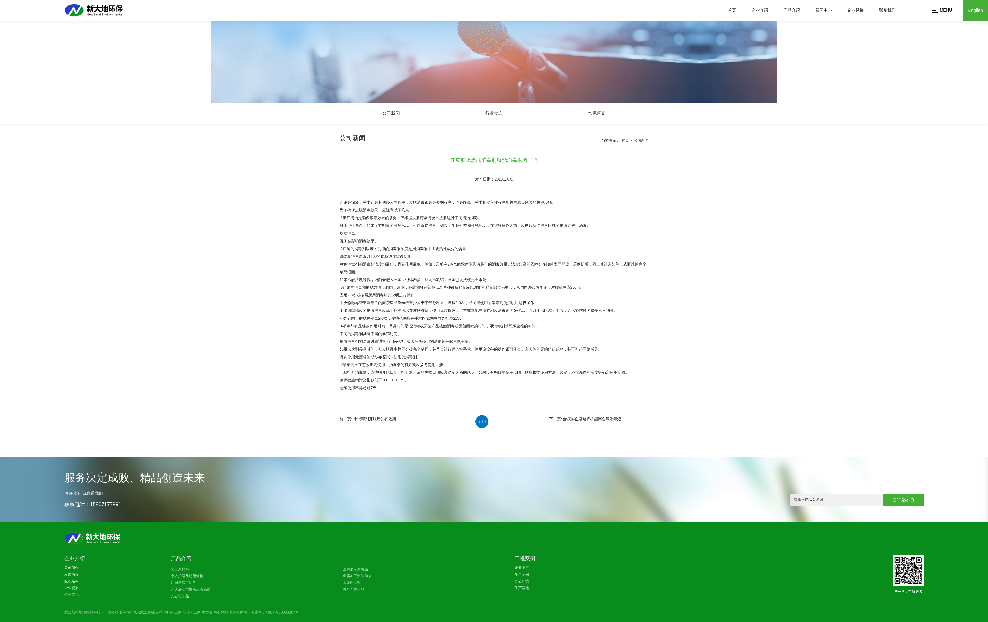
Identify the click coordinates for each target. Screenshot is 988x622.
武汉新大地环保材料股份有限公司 (91, 612)
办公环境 (522, 581)
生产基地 (522, 588)
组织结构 (71, 581)
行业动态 (494, 113)
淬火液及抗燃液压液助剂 (190, 589)
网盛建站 (221, 612)
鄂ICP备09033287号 (282, 612)
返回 (482, 421)
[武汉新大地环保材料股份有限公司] (102, 10)
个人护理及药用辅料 (187, 576)
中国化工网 (173, 612)
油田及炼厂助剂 (183, 583)
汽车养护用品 (353, 589)
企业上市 (522, 568)
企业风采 (855, 10)
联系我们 (887, 10)
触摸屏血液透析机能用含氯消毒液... (593, 419)
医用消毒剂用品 (355, 569)
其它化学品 (180, 596)
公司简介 (71, 568)
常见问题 (597, 113)
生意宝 (207, 612)
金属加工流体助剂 (357, 576)
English (975, 10)
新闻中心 (823, 10)
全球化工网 (192, 612)
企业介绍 (760, 10)
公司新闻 (391, 113)
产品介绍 (791, 10)
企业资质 (71, 588)
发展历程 (71, 574)
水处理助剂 (352, 583)
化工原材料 (180, 569)
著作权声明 (238, 612)
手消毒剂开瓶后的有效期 (375, 419)
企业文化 (71, 594)
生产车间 (522, 574)
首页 (732, 10)
